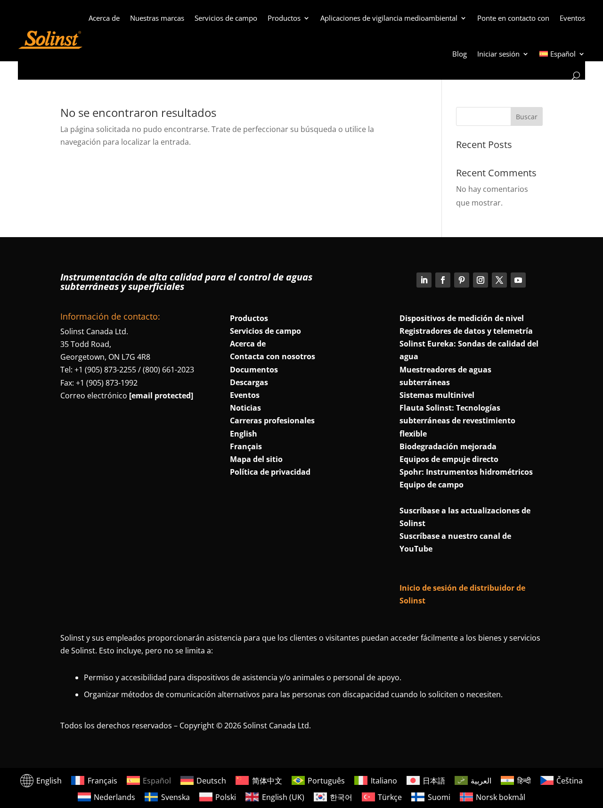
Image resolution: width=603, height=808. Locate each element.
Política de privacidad (270, 472)
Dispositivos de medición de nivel (461, 318)
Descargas (249, 382)
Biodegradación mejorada (448, 446)
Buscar (527, 116)
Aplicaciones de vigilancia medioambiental (388, 18)
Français (246, 446)
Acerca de (104, 18)
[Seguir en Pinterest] (461, 280)
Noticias (245, 408)
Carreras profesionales (272, 420)
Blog (459, 53)
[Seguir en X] (499, 280)
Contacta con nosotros (272, 356)
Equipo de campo (431, 484)
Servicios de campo (226, 18)
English (243, 434)
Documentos (254, 369)
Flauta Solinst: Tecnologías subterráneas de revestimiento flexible (457, 420)
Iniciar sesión (498, 53)
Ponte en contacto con (513, 18)
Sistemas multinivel (436, 395)
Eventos (572, 18)
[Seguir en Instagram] (480, 280)
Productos (284, 18)
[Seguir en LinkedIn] (424, 280)
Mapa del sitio (256, 459)
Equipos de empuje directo (448, 459)
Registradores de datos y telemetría (466, 331)
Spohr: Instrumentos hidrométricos (466, 472)
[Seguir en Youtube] (518, 280)
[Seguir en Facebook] (442, 280)
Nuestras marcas (157, 18)
